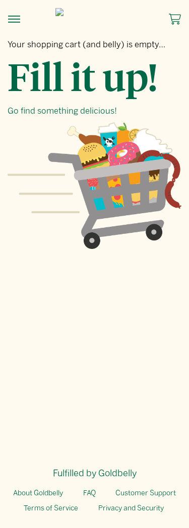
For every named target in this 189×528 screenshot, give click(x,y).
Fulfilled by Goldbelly (95, 473)
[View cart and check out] (172, 19)
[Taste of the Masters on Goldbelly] (94, 12)
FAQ (89, 493)
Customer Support (145, 493)
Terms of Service (51, 508)
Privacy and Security (131, 508)
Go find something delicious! (62, 111)
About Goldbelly (38, 493)
